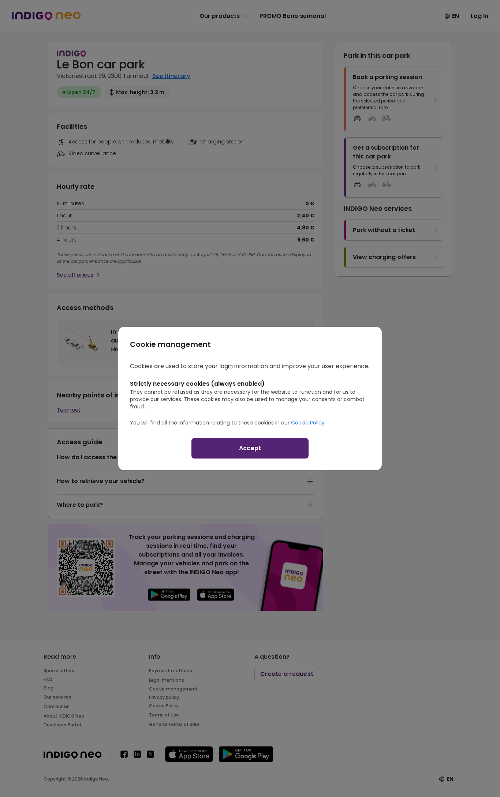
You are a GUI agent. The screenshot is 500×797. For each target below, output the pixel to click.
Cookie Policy (308, 422)
